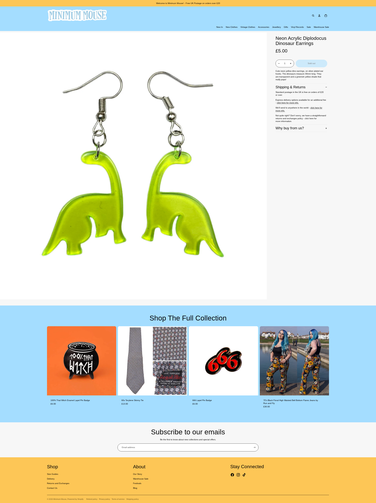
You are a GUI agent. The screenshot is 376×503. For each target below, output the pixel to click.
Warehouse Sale (140, 479)
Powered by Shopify (75, 499)
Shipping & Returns (291, 87)
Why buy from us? (290, 128)
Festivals (137, 483)
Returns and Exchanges (58, 483)
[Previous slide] (51, 361)
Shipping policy (132, 499)
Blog (135, 488)
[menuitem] (219, 27)
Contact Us (52, 488)
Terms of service (118, 499)
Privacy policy (104, 499)
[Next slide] (111, 361)
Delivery (50, 479)
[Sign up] (254, 447)
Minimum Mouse (60, 499)
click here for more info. (288, 103)
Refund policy (91, 499)
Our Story (137, 474)
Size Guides (52, 474)
